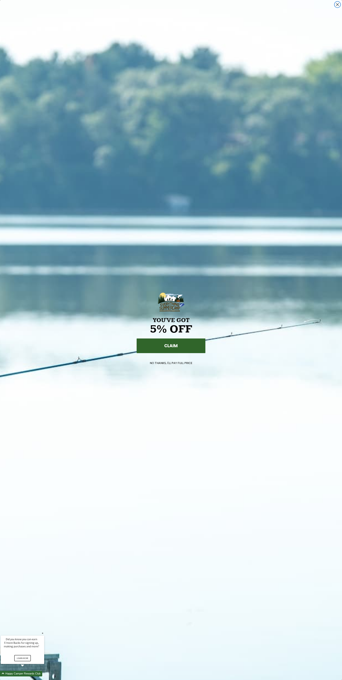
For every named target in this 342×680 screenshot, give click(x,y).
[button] (26, 673)
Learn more (22, 658)
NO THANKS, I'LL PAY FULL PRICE (171, 363)
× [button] (42, 633)
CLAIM (171, 346)
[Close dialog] (337, 4)
